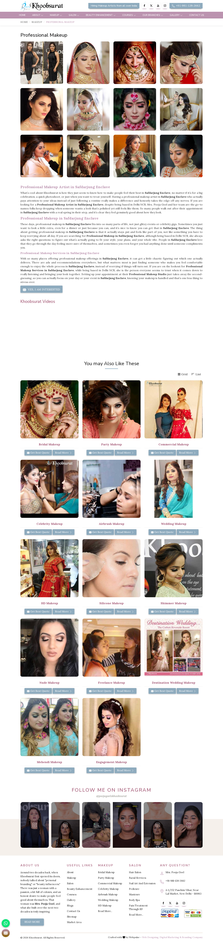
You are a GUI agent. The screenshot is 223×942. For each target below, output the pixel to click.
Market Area (74, 922)
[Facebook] (144, 5)
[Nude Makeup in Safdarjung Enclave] (49, 648)
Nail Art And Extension (142, 883)
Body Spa (134, 900)
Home (22, 15)
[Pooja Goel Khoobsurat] (34, 825)
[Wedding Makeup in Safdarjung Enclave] (173, 489)
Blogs (70, 905)
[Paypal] (169, 913)
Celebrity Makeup (108, 888)
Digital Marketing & (170, 937)
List (198, 374)
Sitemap (72, 916)
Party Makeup (106, 877)
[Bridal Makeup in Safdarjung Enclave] (49, 409)
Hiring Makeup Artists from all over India (114, 6)
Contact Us (196, 15)
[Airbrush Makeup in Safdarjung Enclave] (111, 489)
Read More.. (105, 911)
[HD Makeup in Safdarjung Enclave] (49, 568)
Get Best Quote (39, 452)
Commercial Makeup (110, 883)
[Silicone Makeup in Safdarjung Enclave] (111, 568)
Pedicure (134, 888)
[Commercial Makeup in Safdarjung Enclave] (173, 409)
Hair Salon (135, 872)
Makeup (54, 15)
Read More (62, 452)
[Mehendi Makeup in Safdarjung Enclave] (49, 727)
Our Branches (151, 15)
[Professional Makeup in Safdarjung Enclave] (41, 62)
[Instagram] (165, 5)
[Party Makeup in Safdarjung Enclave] (111, 409)
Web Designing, (150, 937)
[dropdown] (42, 15)
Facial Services (137, 877)
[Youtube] (158, 5)
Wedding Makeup (108, 900)
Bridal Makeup (106, 872)
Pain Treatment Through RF (138, 907)
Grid (184, 374)
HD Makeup (105, 905)
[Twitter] (151, 5)
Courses (127, 15)
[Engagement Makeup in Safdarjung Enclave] (111, 727)
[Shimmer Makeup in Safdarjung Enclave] (173, 568)
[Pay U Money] (193, 913)
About (36, 15)
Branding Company (192, 937)
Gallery (175, 15)
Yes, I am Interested (43, 289)
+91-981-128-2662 (187, 6)
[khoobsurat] (49, 6)
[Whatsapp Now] (6, 923)
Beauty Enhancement (99, 15)
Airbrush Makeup (108, 894)
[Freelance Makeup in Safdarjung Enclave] (111, 648)
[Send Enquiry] (6, 933)
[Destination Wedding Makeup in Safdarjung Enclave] (173, 648)
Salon (72, 15)
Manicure (134, 894)
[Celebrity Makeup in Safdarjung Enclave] (49, 489)
